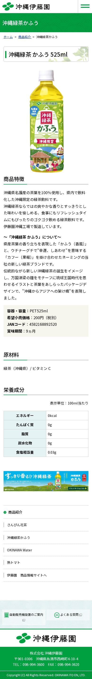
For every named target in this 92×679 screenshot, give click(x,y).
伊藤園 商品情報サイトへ (27, 575)
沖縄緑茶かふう (18, 537)
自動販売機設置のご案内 (26, 614)
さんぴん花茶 (17, 524)
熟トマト (13, 562)
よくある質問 (69, 614)
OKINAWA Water (19, 550)
